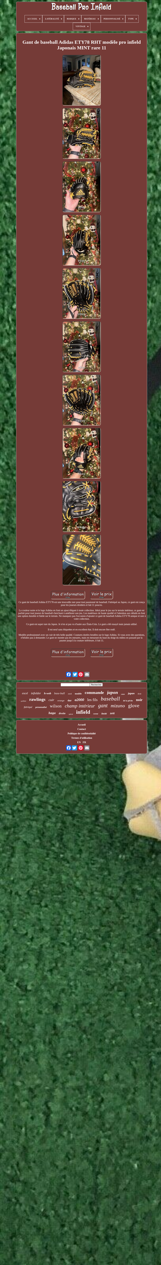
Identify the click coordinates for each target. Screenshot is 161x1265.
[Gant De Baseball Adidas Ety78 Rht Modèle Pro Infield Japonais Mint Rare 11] (82, 80)
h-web (47, 693)
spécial (71, 714)
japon (112, 692)
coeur (95, 713)
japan (131, 693)
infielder (36, 693)
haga (52, 713)
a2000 (79, 700)
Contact (81, 729)
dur (70, 700)
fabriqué (28, 707)
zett (112, 713)
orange (60, 700)
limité (104, 713)
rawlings (37, 699)
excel (25, 693)
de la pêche (128, 700)
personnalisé (41, 707)
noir (139, 700)
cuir (51, 700)
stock (70, 694)
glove (133, 705)
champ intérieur (80, 705)
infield (83, 712)
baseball (110, 699)
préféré (23, 701)
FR (84, 742)
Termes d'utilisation (81, 738)
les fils (92, 700)
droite (62, 713)
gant (103, 705)
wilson (56, 706)
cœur (123, 694)
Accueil (82, 724)
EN (79, 742)
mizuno (118, 705)
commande (94, 692)
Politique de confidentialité (82, 733)
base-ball (59, 693)
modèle (78, 694)
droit (139, 694)
